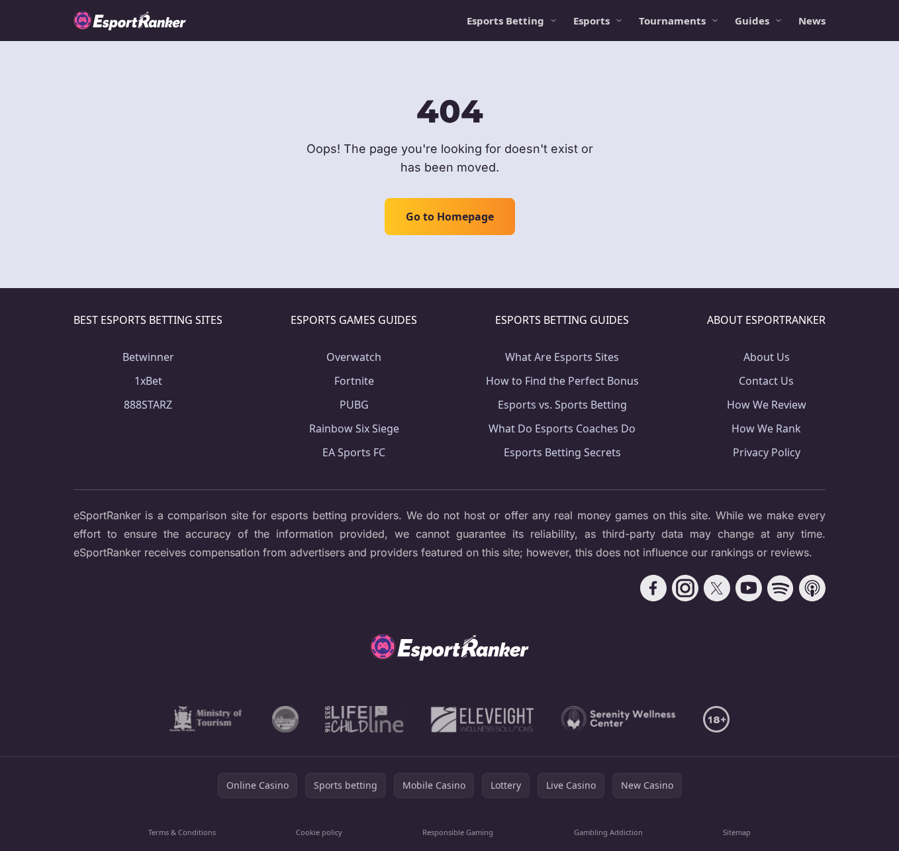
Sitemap (737, 832)
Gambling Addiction (608, 832)
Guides (752, 20)
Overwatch (353, 357)
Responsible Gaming (457, 832)
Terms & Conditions (182, 832)
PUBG (354, 404)
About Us (766, 357)
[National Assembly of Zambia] (285, 719)
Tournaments (672, 20)
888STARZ (148, 404)
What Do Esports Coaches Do (562, 428)
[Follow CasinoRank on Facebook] (653, 588)
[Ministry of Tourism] (207, 719)
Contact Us (766, 381)
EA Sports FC (353, 452)
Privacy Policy (766, 452)
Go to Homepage (450, 216)
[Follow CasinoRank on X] (717, 588)
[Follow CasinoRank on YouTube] (748, 588)
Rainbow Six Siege (354, 428)
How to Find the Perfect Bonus (562, 381)
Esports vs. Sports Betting (562, 404)
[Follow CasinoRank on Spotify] (780, 588)
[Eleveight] (482, 719)
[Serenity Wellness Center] (619, 719)
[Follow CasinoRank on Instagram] (685, 588)
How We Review (766, 404)
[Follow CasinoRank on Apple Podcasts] (812, 588)
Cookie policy (319, 832)
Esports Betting (505, 20)
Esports (591, 20)
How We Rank (766, 428)
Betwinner (148, 357)
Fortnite (354, 381)
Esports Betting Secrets (562, 452)
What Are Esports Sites (562, 357)
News (812, 20)
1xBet (148, 381)
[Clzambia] (364, 719)
